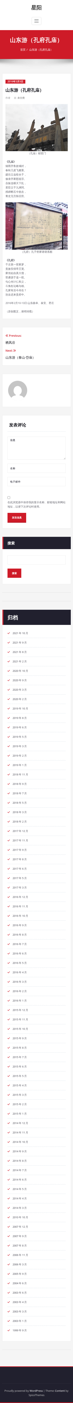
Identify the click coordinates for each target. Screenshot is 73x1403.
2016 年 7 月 (20, 944)
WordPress (36, 1391)
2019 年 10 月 (20, 708)
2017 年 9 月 (20, 850)
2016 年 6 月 (20, 953)
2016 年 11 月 (20, 906)
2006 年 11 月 (20, 1255)
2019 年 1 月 (20, 765)
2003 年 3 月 (20, 1311)
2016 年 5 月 (20, 963)
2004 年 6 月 (20, 1283)
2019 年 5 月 (20, 737)
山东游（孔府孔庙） (41, 49)
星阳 (36, 7)
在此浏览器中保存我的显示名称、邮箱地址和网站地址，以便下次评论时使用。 (36, 504)
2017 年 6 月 (20, 868)
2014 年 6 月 (20, 1179)
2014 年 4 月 (20, 1198)
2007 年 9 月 (20, 1236)
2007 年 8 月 (20, 1245)
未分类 (21, 98)
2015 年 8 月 (20, 1047)
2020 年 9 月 (20, 680)
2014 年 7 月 (20, 1170)
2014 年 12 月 (20, 1123)
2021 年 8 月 (20, 652)
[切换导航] (36, 21)
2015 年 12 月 (20, 1010)
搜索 (11, 543)
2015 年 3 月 (20, 1095)
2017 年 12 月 (20, 831)
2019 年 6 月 (20, 727)
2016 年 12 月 (20, 897)
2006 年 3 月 (20, 1264)
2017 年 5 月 (20, 878)
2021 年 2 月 (20, 661)
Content (60, 1391)
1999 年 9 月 (20, 1330)
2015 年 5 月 (20, 1076)
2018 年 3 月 (20, 812)
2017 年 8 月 (20, 859)
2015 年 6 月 (20, 1066)
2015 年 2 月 (20, 1104)
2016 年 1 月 (20, 1000)
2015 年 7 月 (20, 1057)
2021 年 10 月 (20, 633)
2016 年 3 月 (20, 982)
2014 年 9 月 (20, 1151)
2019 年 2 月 (20, 755)
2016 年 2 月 (20, 991)
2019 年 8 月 (20, 718)
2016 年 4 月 (20, 972)
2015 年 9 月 (20, 1038)
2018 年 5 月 (20, 803)
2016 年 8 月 (20, 934)
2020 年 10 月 (20, 671)
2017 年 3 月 (20, 887)
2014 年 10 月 (20, 1142)
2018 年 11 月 (20, 774)
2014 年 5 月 (20, 1189)
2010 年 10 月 (20, 1217)
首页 (23, 49)
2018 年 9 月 (20, 784)
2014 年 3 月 (20, 1208)
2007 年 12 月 (20, 1226)
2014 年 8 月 (20, 1161)
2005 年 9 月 (20, 1274)
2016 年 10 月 (20, 916)
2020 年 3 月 (20, 689)
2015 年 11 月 (20, 1019)
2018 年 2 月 (20, 821)
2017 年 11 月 (20, 840)
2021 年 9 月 (20, 642)
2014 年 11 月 (20, 1132)
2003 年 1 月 (20, 1321)
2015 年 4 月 (20, 1085)
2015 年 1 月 (20, 1113)
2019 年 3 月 (20, 746)
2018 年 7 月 (20, 793)
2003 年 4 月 (20, 1302)
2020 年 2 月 (20, 699)
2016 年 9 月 (20, 925)
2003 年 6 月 (20, 1292)
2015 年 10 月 (20, 1029)
